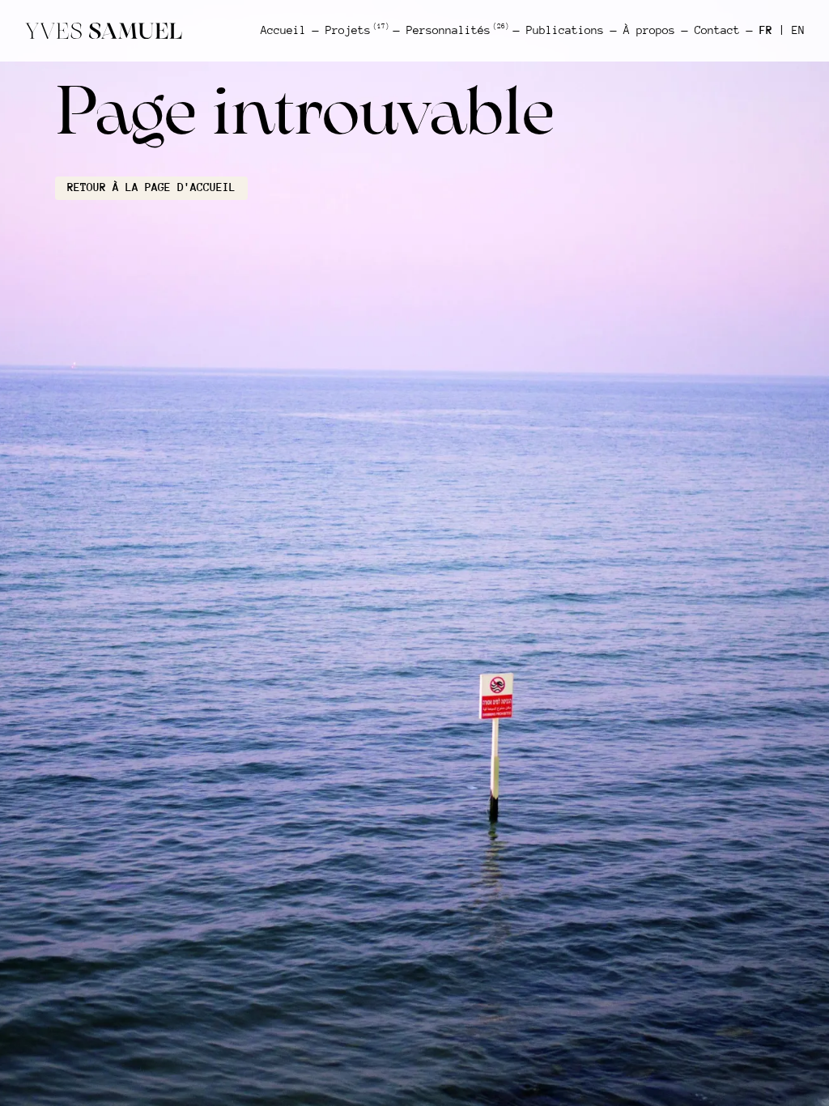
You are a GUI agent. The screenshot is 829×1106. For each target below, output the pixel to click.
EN (798, 30)
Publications (565, 30)
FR (765, 30)
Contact (717, 30)
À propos (649, 30)
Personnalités (456, 29)
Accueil (283, 30)
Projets (356, 29)
